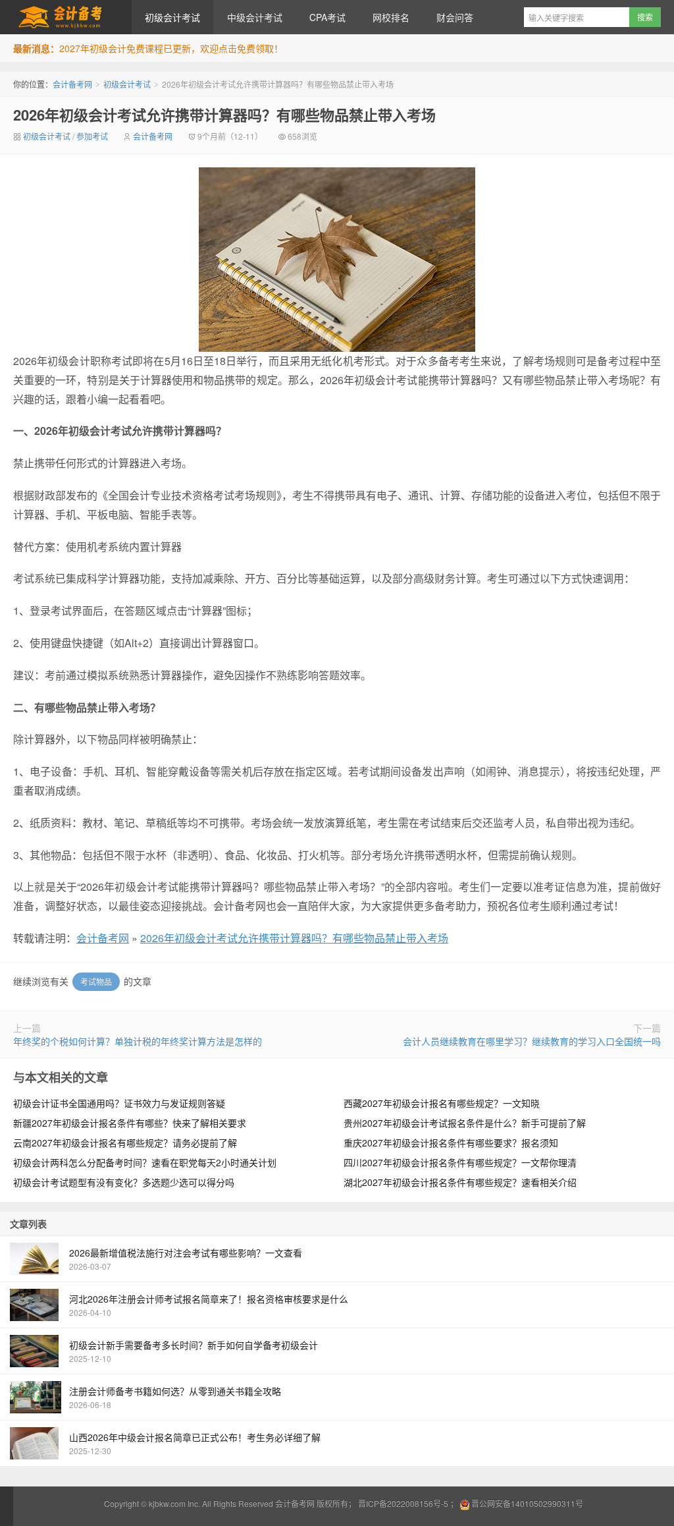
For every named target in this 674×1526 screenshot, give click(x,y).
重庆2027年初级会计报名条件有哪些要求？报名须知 (451, 1142)
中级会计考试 (254, 17)
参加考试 (92, 136)
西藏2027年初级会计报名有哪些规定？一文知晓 (442, 1103)
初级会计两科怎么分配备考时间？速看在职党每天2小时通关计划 (144, 1162)
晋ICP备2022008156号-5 (403, 1503)
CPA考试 (327, 17)
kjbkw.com (167, 1503)
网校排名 (391, 17)
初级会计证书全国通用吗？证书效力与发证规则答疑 (119, 1103)
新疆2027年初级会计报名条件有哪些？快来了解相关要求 (129, 1122)
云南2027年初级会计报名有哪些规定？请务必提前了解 (125, 1142)
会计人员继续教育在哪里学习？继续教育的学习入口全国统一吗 (532, 1041)
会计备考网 (66, 17)
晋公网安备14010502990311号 (527, 1503)
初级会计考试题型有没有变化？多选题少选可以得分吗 (123, 1182)
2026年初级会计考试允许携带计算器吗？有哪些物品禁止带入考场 (224, 114)
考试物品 (96, 981)
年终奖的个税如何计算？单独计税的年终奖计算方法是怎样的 (137, 1041)
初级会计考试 (172, 17)
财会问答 (454, 17)
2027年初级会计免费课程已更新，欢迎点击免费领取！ (171, 48)
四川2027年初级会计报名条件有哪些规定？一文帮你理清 (460, 1162)
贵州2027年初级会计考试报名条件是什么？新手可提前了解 (465, 1122)
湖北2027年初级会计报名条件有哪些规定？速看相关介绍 (460, 1182)
